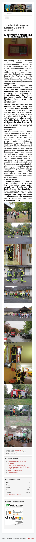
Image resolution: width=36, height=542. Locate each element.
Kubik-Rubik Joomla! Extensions (14, 494)
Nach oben (31, 538)
